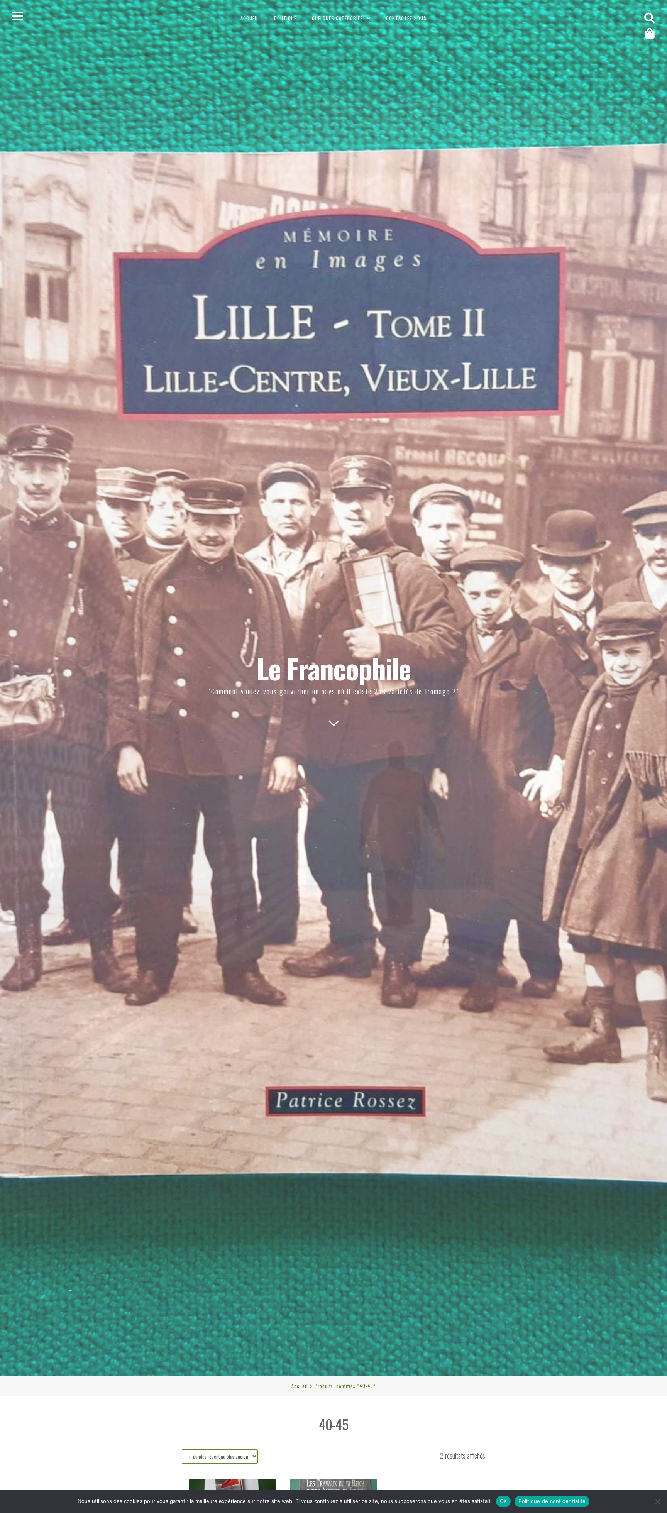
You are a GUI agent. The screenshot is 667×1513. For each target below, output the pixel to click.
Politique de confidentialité (552, 1501)
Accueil (249, 18)
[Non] (657, 1501)
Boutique (285, 18)
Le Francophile (334, 668)
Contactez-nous (406, 18)
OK (503, 1501)
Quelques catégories (337, 18)
